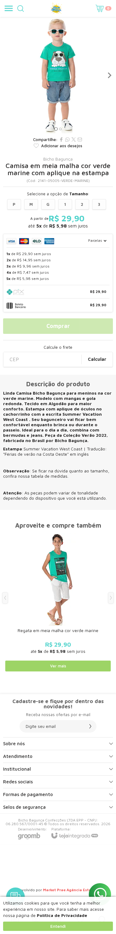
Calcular (97, 359)
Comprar (58, 326)
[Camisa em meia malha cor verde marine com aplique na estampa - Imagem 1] (58, 75)
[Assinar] (90, 726)
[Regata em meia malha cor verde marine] (58, 602)
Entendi (58, 926)
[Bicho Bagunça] (56, 8)
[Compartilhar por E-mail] (80, 139)
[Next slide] (109, 75)
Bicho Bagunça (58, 159)
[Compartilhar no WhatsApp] (67, 139)
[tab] (56, 129)
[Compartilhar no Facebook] (61, 139)
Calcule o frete (58, 347)
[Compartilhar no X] (73, 139)
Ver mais (58, 665)
